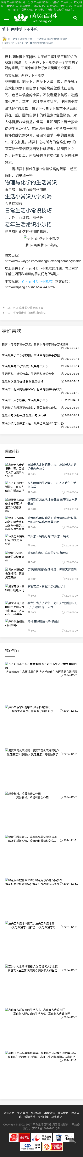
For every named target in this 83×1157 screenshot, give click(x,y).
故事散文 (56, 1116)
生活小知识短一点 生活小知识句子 (24, 415)
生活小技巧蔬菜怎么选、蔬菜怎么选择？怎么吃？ (34, 423)
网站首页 (9, 1113)
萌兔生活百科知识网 (37, 23)
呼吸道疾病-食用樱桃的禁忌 (29, 312)
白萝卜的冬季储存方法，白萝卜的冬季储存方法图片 (35, 344)
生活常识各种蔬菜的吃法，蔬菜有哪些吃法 (29, 407)
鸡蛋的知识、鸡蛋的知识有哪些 (47, 552)
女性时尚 (43, 1116)
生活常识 (22, 1113)
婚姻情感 (29, 1116)
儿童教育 (63, 1113)
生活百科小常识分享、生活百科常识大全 (28, 373)
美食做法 (49, 1113)
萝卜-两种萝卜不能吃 (36, 281)
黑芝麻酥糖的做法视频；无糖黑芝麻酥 (52, 569)
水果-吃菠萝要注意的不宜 (28, 307)
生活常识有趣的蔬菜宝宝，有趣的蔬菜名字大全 (32, 389)
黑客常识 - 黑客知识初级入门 (46, 586)
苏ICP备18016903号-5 (46, 1128)
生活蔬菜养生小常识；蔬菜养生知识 (25, 366)
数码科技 (36, 1113)
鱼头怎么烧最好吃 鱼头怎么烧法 (48, 536)
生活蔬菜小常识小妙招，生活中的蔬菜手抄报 (31, 355)
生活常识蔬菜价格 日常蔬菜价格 (22, 381)
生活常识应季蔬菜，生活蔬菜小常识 (25, 400)
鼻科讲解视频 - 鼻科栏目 (43, 621)
